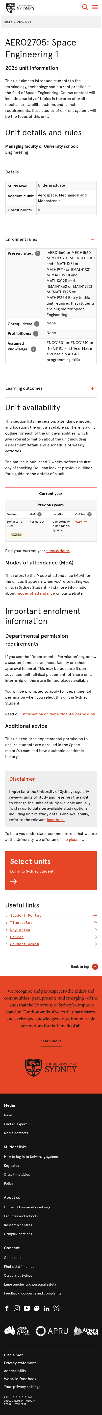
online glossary (70, 839)
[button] (85, 8)
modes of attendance (36, 593)
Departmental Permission (16, 535)
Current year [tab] (50, 493)
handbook (56, 819)
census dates (58, 550)
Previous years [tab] (51, 505)
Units (7, 22)
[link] (51, 1115)
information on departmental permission (58, 714)
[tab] (51, 172)
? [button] (38, 253)
